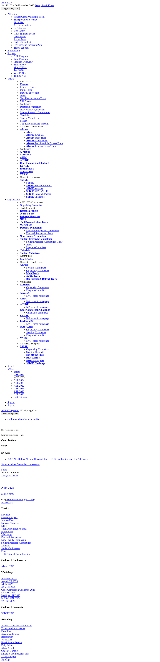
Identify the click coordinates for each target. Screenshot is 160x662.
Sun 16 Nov (20, 64)
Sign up (11, 405)
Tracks (11, 78)
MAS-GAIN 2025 (10, 598)
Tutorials (24, 115)
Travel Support (21, 47)
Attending (12, 14)
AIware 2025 (7, 566)
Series (17, 371)
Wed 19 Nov (20, 73)
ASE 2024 (19, 380)
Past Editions (20, 397)
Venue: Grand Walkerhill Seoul (29, 16)
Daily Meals (20, 36)
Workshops (25, 104)
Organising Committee (37, 287)
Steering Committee (36, 267)
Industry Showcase (29, 92)
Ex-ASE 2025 (8, 592)
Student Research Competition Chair (44, 241)
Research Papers (28, 87)
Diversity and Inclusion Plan (28, 45)
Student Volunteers (29, 118)
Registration (20, 28)
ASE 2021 (19, 388)
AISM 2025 (7, 584)
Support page (6, 502)
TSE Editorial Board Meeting (34, 123)
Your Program (21, 59)
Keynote (24, 84)
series (16, 410)
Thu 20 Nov (20, 76)
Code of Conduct (22, 42)
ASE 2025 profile (10, 413)
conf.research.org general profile (23, 419)
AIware (30, 132)
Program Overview (23, 61)
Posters (23, 120)
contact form (7, 494)
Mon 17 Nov (20, 67)
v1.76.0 (30, 499)
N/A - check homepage (37, 295)
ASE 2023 (19, 383)
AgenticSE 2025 (9, 581)
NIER (23, 95)
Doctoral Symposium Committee (42, 230)
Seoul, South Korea (44, 5)
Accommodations (22, 25)
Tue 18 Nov (20, 70)
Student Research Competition (35, 112)
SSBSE (30, 182)
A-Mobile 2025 (9, 578)
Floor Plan (19, 22)
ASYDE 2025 (8, 587)
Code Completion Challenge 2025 (18, 589)
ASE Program (21, 56)
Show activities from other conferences (20, 464)
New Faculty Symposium (32, 109)
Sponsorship (14, 50)
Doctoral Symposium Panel (39, 233)
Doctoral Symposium (30, 106)
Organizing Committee (31, 205)
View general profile (9, 475)
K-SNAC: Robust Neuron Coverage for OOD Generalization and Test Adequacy (48, 459)
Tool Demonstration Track (33, 98)
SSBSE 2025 (7, 613)
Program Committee (36, 247)
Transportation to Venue (25, 19)
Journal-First (26, 90)
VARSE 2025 (8, 601)
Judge (29, 244)
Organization (14, 199)
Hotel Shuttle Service (24, 33)
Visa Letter (19, 31)
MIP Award (25, 101)
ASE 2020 (19, 391)
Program (12, 53)
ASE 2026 (19, 374)
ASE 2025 (6, 410)
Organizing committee (37, 312)
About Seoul (20, 39)
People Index (26, 259)
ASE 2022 (19, 385)
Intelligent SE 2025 (10, 595)
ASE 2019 (19, 394)
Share (4, 469)
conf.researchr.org (16, 499)
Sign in (11, 402)
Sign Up (5, 659)
